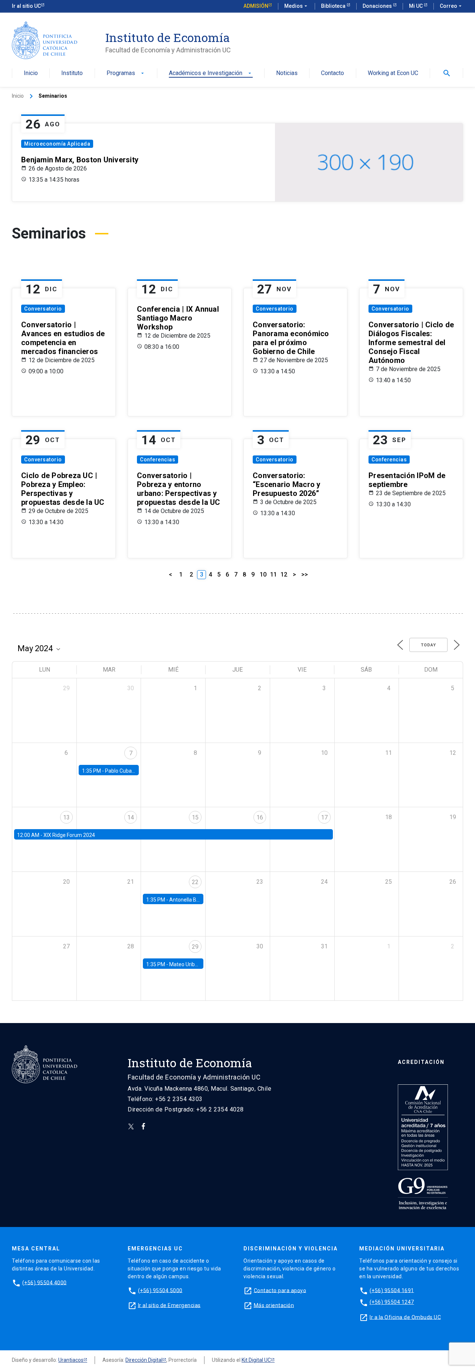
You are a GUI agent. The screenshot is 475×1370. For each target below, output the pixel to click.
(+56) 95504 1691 (392, 1290)
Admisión (255, 6)
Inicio (31, 73)
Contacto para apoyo (280, 1290)
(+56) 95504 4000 (44, 1282)
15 (195, 817)
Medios (296, 6)
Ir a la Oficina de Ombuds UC (405, 1317)
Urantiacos (70, 1360)
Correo (451, 6)
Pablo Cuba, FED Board (131, 771)
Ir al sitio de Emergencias (169, 1305)
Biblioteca (334, 6)
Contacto (332, 73)
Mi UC (416, 6)
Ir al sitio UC (26, 6)
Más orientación (274, 1305)
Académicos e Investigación (211, 73)
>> (304, 574)
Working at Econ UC (393, 73)
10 (263, 574)
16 (259, 817)
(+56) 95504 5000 (160, 1290)
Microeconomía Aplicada (57, 144)
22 (195, 882)
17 (324, 817)
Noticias (287, 73)
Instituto (72, 73)
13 (66, 817)
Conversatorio (43, 309)
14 (130, 817)
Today (428, 645)
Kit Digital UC (256, 1360)
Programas (126, 73)
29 (195, 946)
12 (284, 574)
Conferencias (157, 459)
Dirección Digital (144, 1360)
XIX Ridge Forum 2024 (69, 835)
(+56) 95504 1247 (392, 1302)
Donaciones (378, 6)
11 (273, 574)
